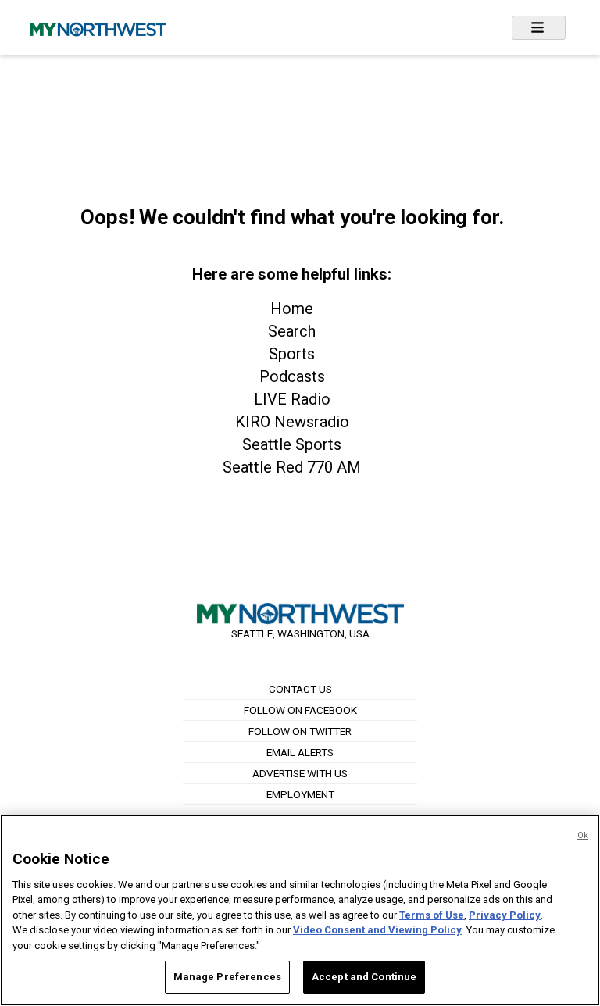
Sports (292, 353)
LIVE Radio (292, 399)
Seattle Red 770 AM (292, 467)
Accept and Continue (364, 977)
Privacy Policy (505, 915)
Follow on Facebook (300, 710)
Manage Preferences (227, 977)
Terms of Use (431, 915)
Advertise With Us (300, 773)
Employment (300, 794)
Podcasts (292, 376)
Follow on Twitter (300, 731)
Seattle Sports (291, 444)
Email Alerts (300, 752)
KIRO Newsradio (292, 421)
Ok (582, 835)
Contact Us (300, 689)
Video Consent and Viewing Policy (377, 930)
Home (291, 308)
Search (292, 331)
